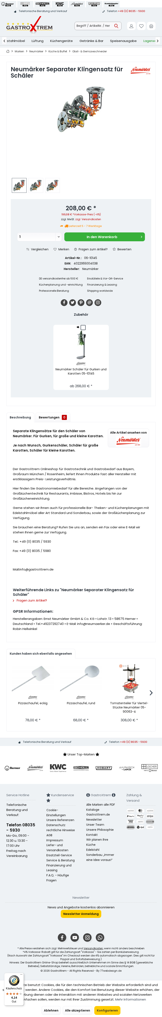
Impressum (54, 840)
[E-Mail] (89, 302)
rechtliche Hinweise (60, 830)
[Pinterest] (81, 302)
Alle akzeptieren (77, 1010)
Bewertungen (52, 417)
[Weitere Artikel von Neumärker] (140, 70)
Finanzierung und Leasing (59, 868)
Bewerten (124, 249)
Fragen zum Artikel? (93, 249)
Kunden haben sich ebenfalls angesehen (41, 653)
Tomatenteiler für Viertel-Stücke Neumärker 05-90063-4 (129, 707)
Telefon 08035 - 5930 (20, 827)
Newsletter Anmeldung (81, 914)
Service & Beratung (60, 860)
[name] (12, 768)
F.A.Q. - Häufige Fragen (57, 877)
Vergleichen (39, 249)
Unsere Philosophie (100, 830)
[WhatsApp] (100, 937)
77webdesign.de (111, 970)
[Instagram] (97, 302)
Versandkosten (93, 948)
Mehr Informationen (130, 999)
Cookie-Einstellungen (56, 812)
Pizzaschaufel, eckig (32, 703)
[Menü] (21, 975)
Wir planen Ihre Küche (97, 842)
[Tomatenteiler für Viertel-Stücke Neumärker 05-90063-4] (129, 678)
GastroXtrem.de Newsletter (98, 817)
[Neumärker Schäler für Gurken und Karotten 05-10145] (81, 345)
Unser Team (95, 825)
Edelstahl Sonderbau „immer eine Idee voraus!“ (100, 855)
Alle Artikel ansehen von (128, 432)
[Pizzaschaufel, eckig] (33, 678)
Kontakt (92, 835)
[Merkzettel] (141, 26)
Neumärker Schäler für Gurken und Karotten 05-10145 (81, 371)
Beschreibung (20, 417)
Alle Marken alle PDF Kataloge (100, 807)
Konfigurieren (107, 1010)
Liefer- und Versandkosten (57, 847)
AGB (49, 835)
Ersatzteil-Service (59, 855)
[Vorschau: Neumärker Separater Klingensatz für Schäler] (19, 185)
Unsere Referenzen (60, 820)
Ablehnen (51, 1010)
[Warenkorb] (151, 26)
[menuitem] (151, 26)
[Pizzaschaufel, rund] (81, 678)
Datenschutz (55, 825)
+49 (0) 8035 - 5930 (131, 11)
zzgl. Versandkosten (88, 219)
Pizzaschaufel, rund (81, 703)
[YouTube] (74, 937)
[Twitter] (72, 302)
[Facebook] (64, 302)
